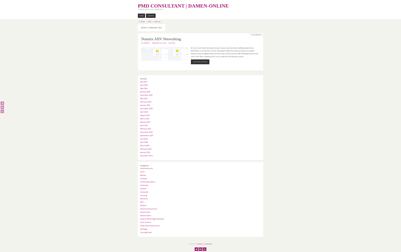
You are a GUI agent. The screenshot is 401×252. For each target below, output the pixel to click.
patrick (147, 43)
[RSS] (2, 111)
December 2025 (146, 95)
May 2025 (144, 98)
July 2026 (143, 82)
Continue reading (200, 62)
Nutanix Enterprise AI (148, 209)
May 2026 (144, 88)
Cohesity (143, 178)
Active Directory (146, 168)
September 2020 (146, 135)
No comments (256, 35)
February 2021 (145, 129)
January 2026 (145, 92)
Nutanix (172, 43)
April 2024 (144, 112)
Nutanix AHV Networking (161, 39)
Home (143, 22)
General (143, 188)
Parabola (200, 244)
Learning (143, 195)
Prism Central (145, 222)
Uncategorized (146, 232)
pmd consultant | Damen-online (183, 6)
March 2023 (144, 119)
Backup (143, 175)
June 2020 (144, 139)
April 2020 (144, 142)
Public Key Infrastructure (150, 226)
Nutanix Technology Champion (152, 219)
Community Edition (147, 182)
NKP (141, 202)
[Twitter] (2, 103)
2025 (149, 22)
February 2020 (145, 149)
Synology (143, 229)
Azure (142, 172)
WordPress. (208, 244)
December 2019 (146, 156)
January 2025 (145, 105)
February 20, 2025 (159, 43)
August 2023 (145, 115)
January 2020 (145, 152)
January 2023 (145, 122)
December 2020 (146, 132)
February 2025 (145, 102)
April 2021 (144, 125)
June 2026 (144, 85)
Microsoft (144, 199)
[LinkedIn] (2, 107)
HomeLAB (144, 192)
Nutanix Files (145, 212)
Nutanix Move (145, 215)
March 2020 (144, 145)
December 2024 (146, 108)
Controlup (144, 185)
